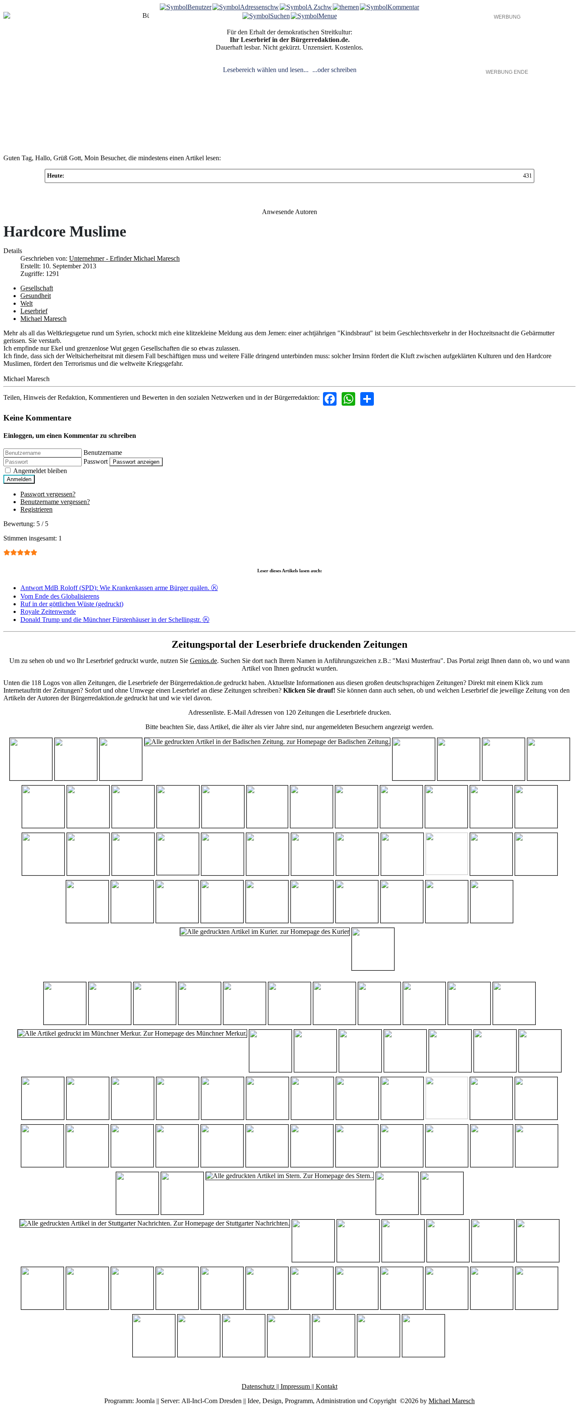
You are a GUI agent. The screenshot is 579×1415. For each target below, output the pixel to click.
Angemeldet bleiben (40, 470)
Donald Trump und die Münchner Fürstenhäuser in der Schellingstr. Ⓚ (114, 619)
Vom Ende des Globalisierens (59, 596)
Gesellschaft (36, 288)
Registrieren (36, 509)
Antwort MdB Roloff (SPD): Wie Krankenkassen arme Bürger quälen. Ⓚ (119, 587)
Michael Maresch (43, 318)
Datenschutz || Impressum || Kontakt (289, 1386)
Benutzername (103, 452)
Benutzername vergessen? (55, 501)
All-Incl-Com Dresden (211, 1400)
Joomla (145, 1400)
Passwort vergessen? (47, 494)
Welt (26, 303)
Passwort (96, 461)
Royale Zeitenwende (48, 611)
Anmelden (19, 479)
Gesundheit (35, 295)
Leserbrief (33, 311)
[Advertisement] (507, 44)
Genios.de (203, 660)
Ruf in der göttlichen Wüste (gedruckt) (71, 603)
